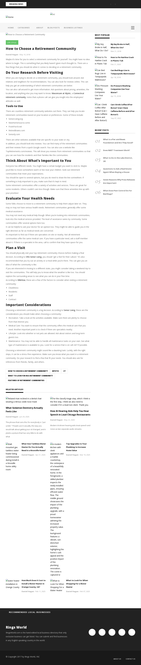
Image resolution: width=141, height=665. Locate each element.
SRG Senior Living (33, 257)
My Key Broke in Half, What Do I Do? (120, 46)
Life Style (11, 42)
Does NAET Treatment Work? (116, 150)
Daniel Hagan (12, 54)
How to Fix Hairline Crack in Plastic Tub (122, 59)
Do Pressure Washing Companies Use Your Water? (120, 89)
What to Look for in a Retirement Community (30, 376)
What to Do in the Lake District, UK (118, 159)
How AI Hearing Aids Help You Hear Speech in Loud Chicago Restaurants (70, 412)
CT (64, 371)
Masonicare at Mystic (61, 93)
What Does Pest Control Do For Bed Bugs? (117, 192)
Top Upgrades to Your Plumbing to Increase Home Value (76, 447)
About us (117, 659)
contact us (130, 659)
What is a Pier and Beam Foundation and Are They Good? (118, 141)
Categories (24, 27)
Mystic (55, 371)
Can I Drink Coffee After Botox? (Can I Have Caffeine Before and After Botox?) (123, 109)
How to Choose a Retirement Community (28, 371)
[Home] (9, 16)
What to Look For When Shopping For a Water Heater (77, 583)
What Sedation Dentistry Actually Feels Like (24, 409)
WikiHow (21, 280)
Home (11, 27)
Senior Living (69, 310)
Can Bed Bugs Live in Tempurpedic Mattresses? (123, 72)
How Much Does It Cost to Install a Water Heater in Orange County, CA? (34, 583)
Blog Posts (54, 27)
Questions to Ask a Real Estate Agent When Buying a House (117, 170)
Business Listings (73, 27)
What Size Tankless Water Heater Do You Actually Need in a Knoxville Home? (34, 447)
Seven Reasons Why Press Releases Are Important (119, 181)
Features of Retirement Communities (26, 380)
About (39, 27)
